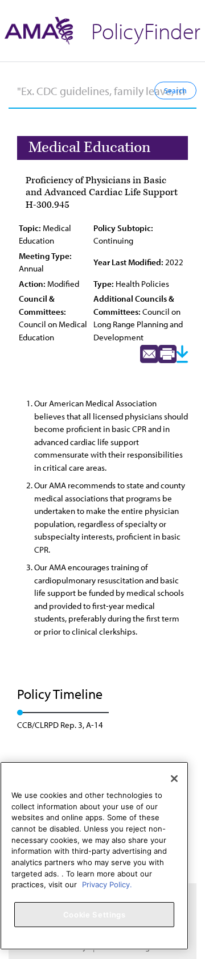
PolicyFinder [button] (145, 30)
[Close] (174, 778)
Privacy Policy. (107, 884)
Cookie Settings (94, 914)
